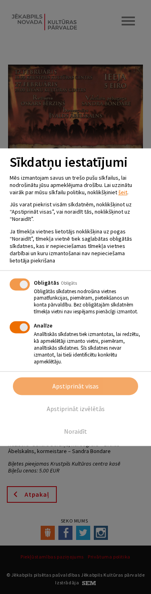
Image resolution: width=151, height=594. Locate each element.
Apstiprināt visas (75, 386)
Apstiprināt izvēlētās (76, 409)
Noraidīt (75, 431)
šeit (122, 192)
